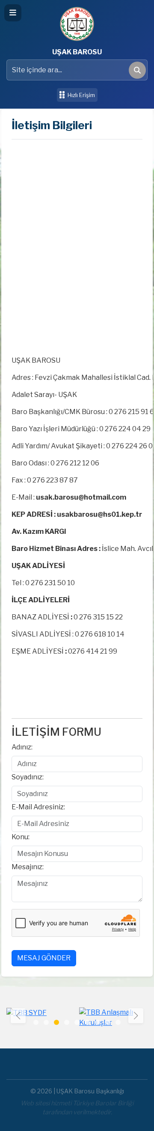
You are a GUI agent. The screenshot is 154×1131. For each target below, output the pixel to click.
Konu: (21, 837)
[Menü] (12, 12)
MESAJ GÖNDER (44, 958)
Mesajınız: (28, 867)
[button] (135, 1015)
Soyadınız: (28, 777)
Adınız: (22, 747)
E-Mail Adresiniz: (38, 807)
